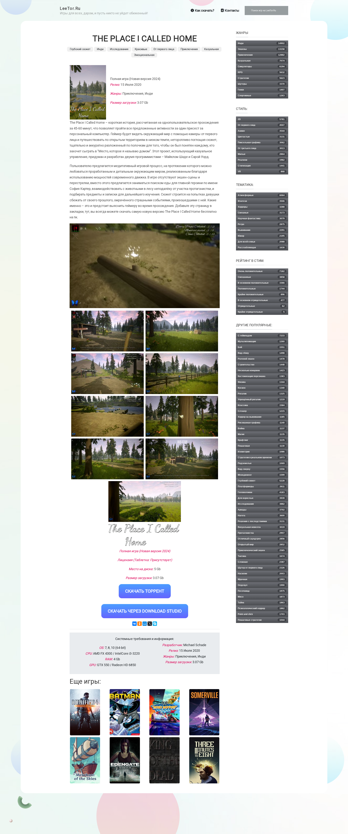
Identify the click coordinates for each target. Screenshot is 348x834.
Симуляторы (261, 66)
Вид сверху (261, 469)
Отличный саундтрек (261, 539)
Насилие (261, 573)
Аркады (261, 509)
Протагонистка (261, 533)
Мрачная (261, 579)
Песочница (261, 591)
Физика (261, 382)
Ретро (261, 224)
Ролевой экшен (261, 359)
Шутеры (261, 84)
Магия (261, 434)
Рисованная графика (261, 422)
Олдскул (261, 585)
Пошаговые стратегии (261, 620)
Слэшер (261, 411)
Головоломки (261, 492)
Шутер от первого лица (261, 568)
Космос (261, 388)
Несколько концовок (261, 370)
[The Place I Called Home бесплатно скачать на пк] (107, 331)
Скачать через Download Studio (145, 611)
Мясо (261, 597)
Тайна (261, 602)
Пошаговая (261, 446)
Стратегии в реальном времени (261, 457)
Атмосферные (261, 195)
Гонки (261, 89)
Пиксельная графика (261, 142)
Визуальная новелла (261, 527)
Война (261, 428)
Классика (261, 405)
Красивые (141, 49)
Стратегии (261, 78)
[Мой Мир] (144, 623)
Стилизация (261, 165)
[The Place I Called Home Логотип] (145, 535)
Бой (261, 347)
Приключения (189, 49)
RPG (261, 72)
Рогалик (261, 393)
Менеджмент (261, 475)
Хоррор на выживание (261, 417)
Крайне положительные (261, 294)
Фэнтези (261, 201)
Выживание (261, 230)
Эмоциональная (144, 55)
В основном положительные (261, 283)
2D (261, 119)
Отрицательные (261, 306)
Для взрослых (261, 498)
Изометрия (261, 451)
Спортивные (261, 95)
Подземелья (261, 463)
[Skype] (155, 623)
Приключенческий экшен (261, 550)
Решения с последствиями (261, 521)
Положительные (261, 288)
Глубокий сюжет (80, 49)
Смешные (261, 212)
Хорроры (261, 207)
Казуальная (211, 49)
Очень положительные (261, 271)
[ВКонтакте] (134, 623)
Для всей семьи (261, 241)
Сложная (261, 562)
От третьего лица (261, 148)
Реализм (261, 160)
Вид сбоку (261, 353)
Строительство (261, 364)
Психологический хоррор (261, 608)
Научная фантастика (261, 218)
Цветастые (261, 136)
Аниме (261, 131)
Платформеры (261, 486)
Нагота (261, 515)
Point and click (261, 614)
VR (261, 171)
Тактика (261, 556)
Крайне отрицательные (261, 312)
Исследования (119, 49)
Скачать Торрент (144, 591)
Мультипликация (261, 341)
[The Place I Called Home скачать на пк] (107, 373)
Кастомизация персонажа (261, 376)
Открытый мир (261, 544)
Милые (261, 154)
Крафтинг (261, 440)
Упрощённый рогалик (261, 399)
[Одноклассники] (139, 623)
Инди (100, 49)
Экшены (261, 49)
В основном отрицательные (261, 300)
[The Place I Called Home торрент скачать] (182, 331)
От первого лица (164, 49)
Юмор (261, 236)
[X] (150, 623)
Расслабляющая (261, 247)
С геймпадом (261, 335)
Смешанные (261, 277)
